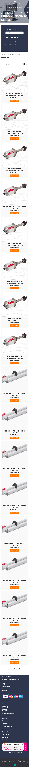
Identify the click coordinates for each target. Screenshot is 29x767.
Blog (3, 720)
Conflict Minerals (6, 737)
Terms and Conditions (7, 726)
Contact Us (4, 723)
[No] (27, 762)
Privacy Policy (5, 731)
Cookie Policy (5, 734)
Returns (4, 729)
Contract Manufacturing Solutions (10, 739)
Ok (14, 764)
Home (2, 54)
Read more (14, 101)
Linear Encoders (12, 44)
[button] (22, 12)
